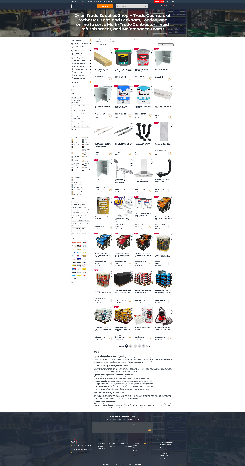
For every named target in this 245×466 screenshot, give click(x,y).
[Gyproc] (84, 246)
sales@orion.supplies (80, 1)
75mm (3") (75, 116)
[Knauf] (74, 275)
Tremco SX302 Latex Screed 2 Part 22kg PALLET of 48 (103, 329)
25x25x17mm (75, 126)
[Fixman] (74, 262)
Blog (134, 455)
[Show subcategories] (90, 44)
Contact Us (136, 450)
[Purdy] (84, 269)
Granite (87, 215)
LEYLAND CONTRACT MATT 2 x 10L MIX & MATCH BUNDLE (143, 215)
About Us (135, 447)
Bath (82, 212)
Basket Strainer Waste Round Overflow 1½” (162, 180)
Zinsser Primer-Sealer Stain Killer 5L (102, 217)
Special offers (101, 443)
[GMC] (79, 262)
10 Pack (74, 113)
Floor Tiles (81, 210)
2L (78, 282)
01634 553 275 (111, 1)
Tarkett (74, 210)
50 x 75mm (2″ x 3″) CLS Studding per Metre (103, 70)
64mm (74, 97)
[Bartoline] (79, 259)
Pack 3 (79, 118)
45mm (74, 124)
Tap (87, 212)
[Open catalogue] (99, 6)
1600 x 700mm (76, 100)
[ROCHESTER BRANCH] (158, 451)
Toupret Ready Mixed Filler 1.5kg (142, 70)
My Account (112, 443)
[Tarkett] (84, 259)
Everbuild (84, 231)
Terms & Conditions (126, 446)
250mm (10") (75, 121)
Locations (135, 453)
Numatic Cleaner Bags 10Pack (142, 328)
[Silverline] (79, 252)
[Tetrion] (79, 242)
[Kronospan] (84, 249)
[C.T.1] (79, 275)
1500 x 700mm (76, 103)
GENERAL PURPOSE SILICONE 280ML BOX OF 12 (103, 291)
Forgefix (87, 220)
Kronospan (80, 220)
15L (79, 113)
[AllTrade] (79, 269)
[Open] (73, 6)
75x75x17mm (75, 129)
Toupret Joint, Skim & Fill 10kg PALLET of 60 (143, 291)
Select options (170, 79)
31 (144, 345)
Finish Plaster (75, 231)
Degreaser (75, 218)
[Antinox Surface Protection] (84, 272)
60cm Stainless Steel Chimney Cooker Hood (142, 180)
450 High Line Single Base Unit (103, 107)
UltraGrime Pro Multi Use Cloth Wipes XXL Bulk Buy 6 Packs (103, 255)
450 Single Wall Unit (161, 69)
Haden (80, 223)
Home (95, 40)
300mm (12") (84, 121)
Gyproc (80, 207)
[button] (172, 87)
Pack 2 (74, 118)
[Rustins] (74, 265)
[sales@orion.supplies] (72, 453)
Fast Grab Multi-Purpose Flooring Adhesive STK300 (123, 70)
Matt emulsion (84, 202)
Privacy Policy (124, 443)
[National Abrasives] (79, 272)
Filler (85, 207)
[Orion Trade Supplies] (84, 265)
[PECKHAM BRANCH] (158, 440)
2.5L (79, 110)
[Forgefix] (74, 252)
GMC (73, 220)
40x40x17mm (85, 126)
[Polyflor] (74, 249)
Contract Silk (75, 204)
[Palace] (84, 256)
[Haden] (79, 256)
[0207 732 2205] (72, 445)
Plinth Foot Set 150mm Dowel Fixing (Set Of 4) (142, 144)
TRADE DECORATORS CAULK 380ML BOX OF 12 (162, 256)
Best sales (100, 446)
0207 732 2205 (97, 1)
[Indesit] (74, 256)
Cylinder (84, 233)
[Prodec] (74, 259)
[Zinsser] (84, 242)
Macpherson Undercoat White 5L (143, 107)
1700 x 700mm (76, 105)
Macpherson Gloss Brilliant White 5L (121, 107)
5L (83, 113)
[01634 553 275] (72, 449)
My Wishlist (112, 446)
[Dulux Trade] (84, 262)
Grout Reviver (75, 233)
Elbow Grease (83, 218)
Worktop (80, 215)
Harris (84, 228)
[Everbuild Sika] (79, 249)
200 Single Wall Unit (101, 180)
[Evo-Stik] (84, 275)
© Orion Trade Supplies (136, 464)
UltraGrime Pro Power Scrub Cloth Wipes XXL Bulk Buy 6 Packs (122, 255)
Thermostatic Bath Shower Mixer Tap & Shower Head (121, 180)
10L (86, 282)
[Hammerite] (79, 265)
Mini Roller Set (76, 228)
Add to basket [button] (110, 79)
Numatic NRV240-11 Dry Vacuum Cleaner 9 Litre (163, 328)
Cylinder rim (75, 212)
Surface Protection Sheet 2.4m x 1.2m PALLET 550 (123, 291)
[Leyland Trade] (74, 242)
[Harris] (74, 246)
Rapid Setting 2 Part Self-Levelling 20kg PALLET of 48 (163, 292)
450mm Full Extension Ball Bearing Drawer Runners (123, 144)
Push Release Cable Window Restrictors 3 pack (122, 219)
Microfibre (75, 202)
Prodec (74, 207)
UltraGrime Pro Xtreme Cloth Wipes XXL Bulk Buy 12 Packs (143, 255)
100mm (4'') (83, 108)
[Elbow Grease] (84, 252)
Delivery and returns (136, 444)
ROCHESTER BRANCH (166, 451)
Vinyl (87, 210)
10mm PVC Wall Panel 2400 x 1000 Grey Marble (163, 144)
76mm (79, 97)
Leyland (83, 204)
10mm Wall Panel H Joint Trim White (163, 107)
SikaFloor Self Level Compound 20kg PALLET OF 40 (122, 329)
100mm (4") (83, 116)
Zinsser (74, 226)
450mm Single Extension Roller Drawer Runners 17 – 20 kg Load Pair (103, 144)
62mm (79, 124)
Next (148, 346)
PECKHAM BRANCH (165, 440)
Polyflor (74, 223)
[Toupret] (79, 246)
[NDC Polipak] (74, 272)
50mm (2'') (85, 105)
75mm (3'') (75, 108)
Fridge (86, 223)
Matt (79, 226)
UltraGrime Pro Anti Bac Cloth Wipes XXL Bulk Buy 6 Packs (163, 218)
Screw (73, 215)
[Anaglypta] (74, 269)
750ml (74, 110)
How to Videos (101, 448)
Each (83, 110)
